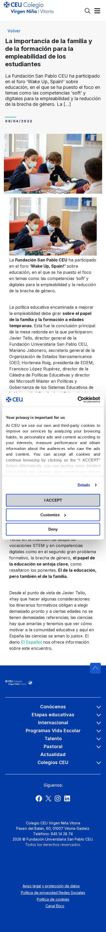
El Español (31, 642)
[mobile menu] (97, 12)
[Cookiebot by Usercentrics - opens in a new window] (77, 399)
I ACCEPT (53, 500)
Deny (53, 529)
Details (84, 485)
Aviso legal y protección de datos (51, 886)
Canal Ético (55, 906)
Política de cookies (53, 899)
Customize (50, 515)
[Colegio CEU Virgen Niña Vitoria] (28, 10)
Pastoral (53, 746)
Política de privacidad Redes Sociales (53, 892)
